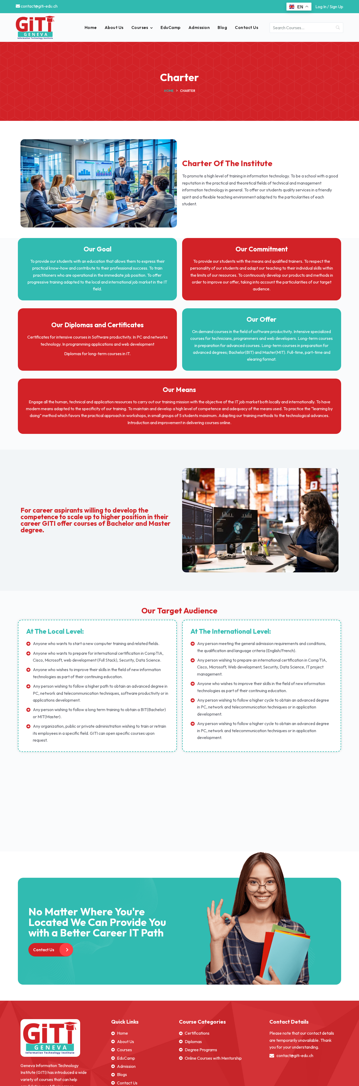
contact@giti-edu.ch (39, 6)
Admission (199, 27)
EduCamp (171, 27)
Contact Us (246, 27)
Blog (222, 27)
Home (91, 27)
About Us (114, 27)
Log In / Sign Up (329, 6)
